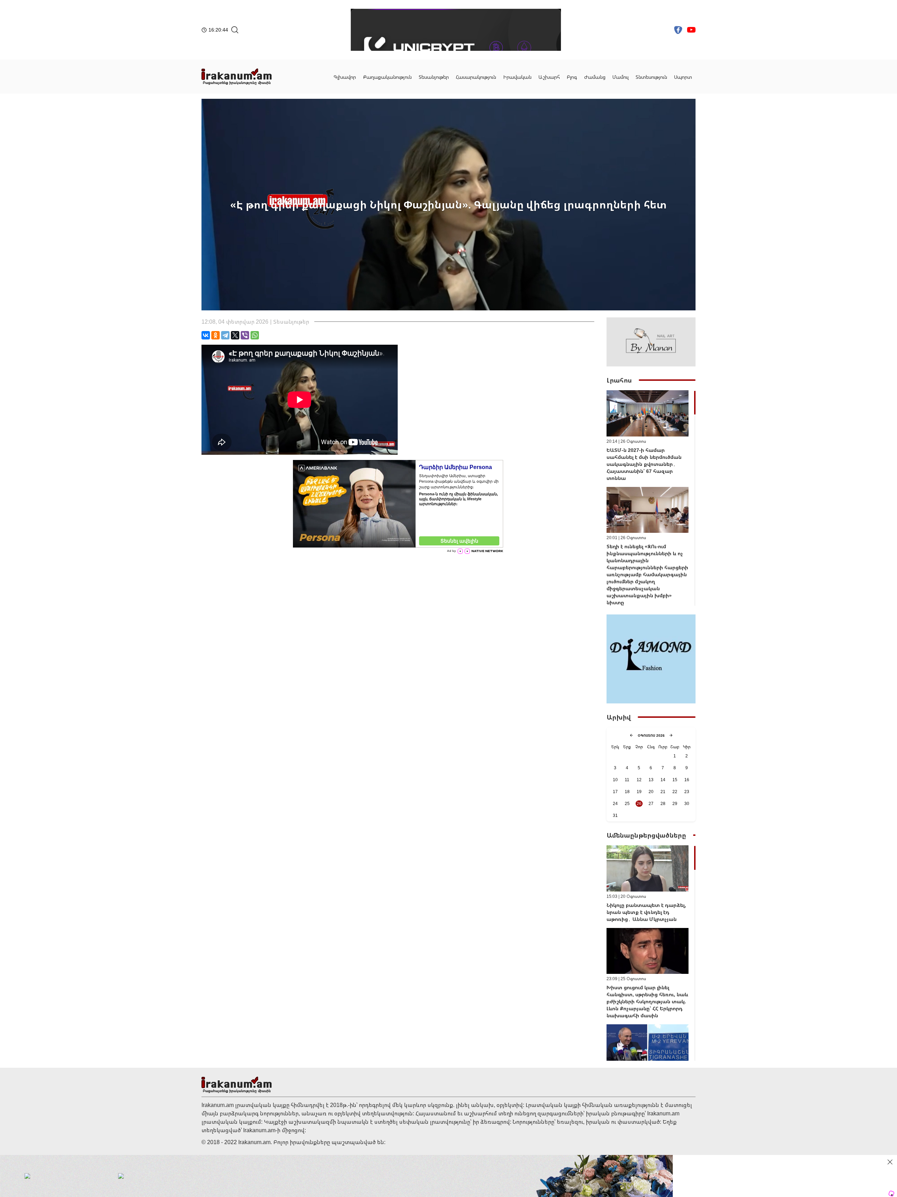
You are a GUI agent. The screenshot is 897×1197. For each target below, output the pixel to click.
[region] (651, 498)
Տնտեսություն (651, 77)
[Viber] (245, 335)
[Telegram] (225, 335)
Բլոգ (572, 77)
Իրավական (517, 77)
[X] (235, 335)
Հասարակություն (476, 77)
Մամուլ (620, 77)
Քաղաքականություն (387, 77)
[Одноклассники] (215, 335)
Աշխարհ (549, 77)
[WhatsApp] (255, 335)
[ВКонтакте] (205, 335)
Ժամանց (594, 77)
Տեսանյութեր (434, 77)
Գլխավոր (345, 77)
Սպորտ (683, 77)
